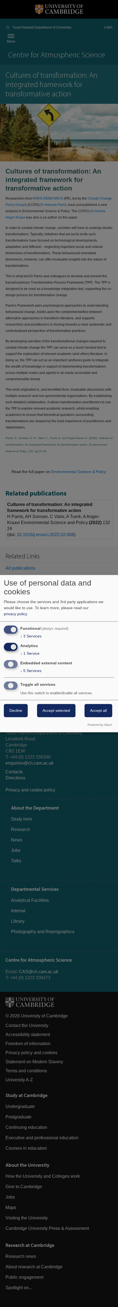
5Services (30, 670)
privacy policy (15, 614)
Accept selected (56, 710)
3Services (30, 636)
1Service (30, 653)
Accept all (98, 710)
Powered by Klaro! (100, 724)
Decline (15, 710)
